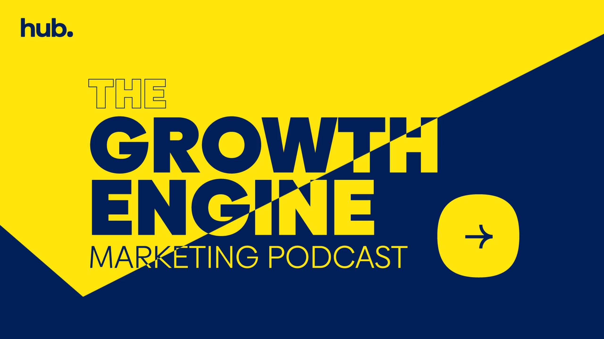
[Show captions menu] (549, 334)
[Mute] (561, 334)
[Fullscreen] (598, 334)
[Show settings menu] (573, 334)
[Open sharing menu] (585, 334)
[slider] (285, 334)
